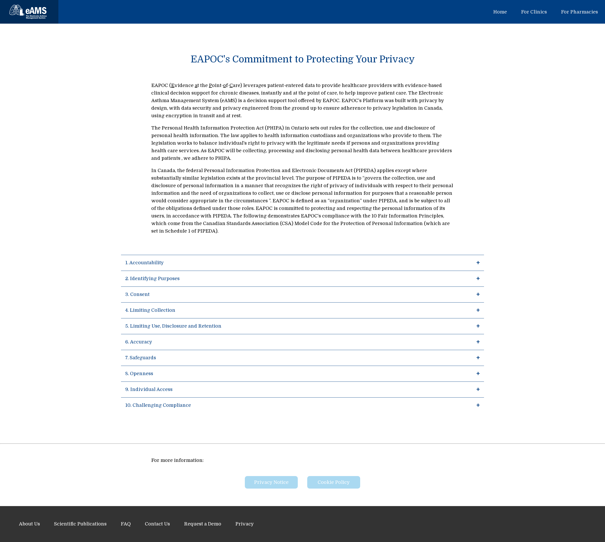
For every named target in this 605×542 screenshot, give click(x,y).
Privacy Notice (271, 482)
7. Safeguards (140, 357)
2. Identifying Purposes (152, 278)
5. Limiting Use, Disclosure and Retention (173, 326)
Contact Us (157, 524)
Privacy (244, 524)
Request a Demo (202, 524)
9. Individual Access (149, 389)
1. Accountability (144, 262)
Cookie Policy (334, 482)
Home (500, 12)
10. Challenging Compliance (158, 405)
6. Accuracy (138, 342)
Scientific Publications (80, 524)
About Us (29, 524)
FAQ (126, 524)
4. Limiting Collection (150, 310)
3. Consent (137, 294)
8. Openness (139, 373)
